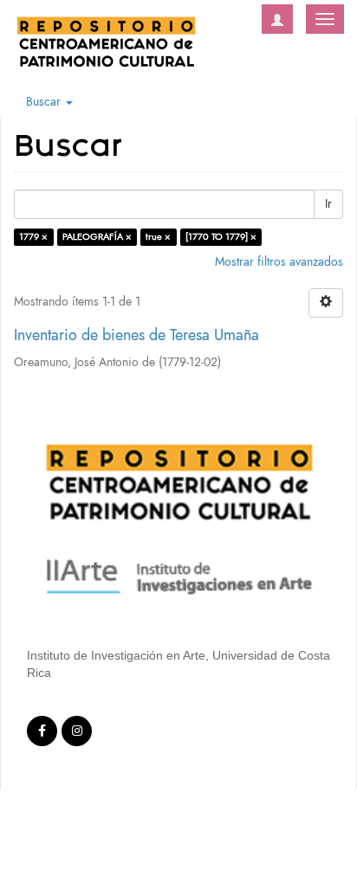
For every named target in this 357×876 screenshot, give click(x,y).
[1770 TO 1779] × (220, 236)
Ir (328, 204)
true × (158, 236)
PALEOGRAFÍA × (97, 236)
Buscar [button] (45, 101)
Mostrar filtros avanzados (279, 262)
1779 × (33, 236)
